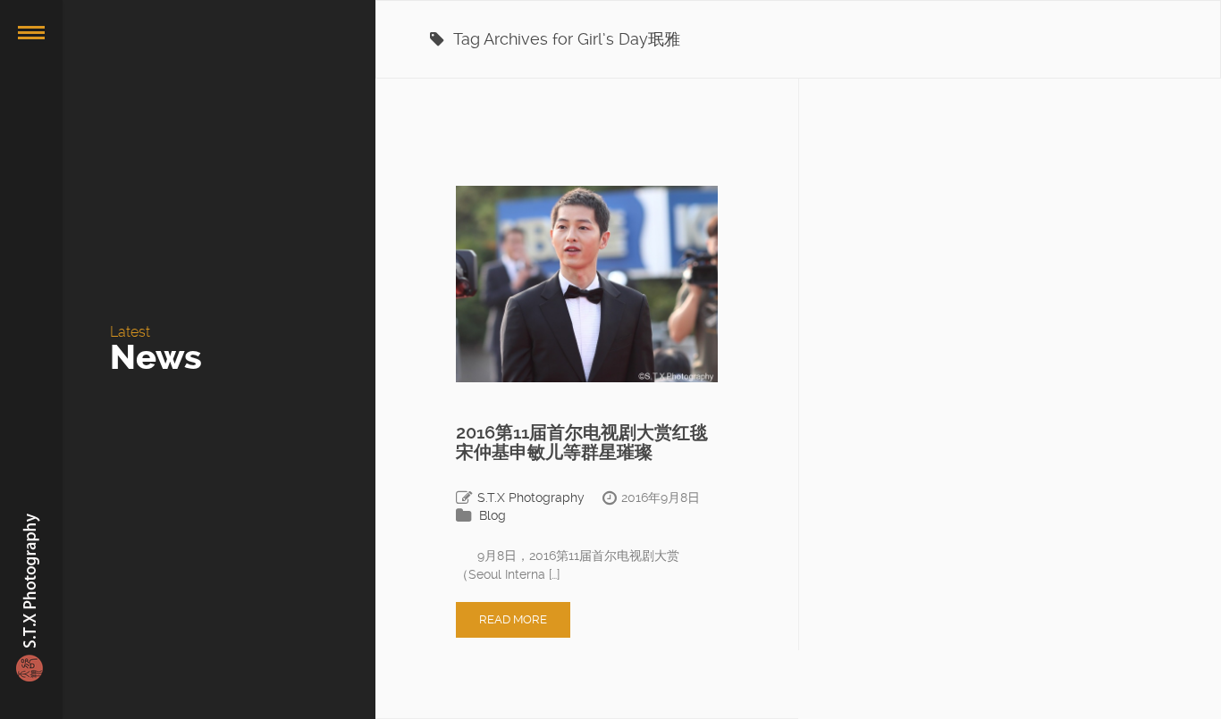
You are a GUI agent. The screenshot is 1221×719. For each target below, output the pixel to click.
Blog (492, 515)
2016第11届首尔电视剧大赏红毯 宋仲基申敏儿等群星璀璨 (582, 442)
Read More (513, 619)
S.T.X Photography (531, 497)
